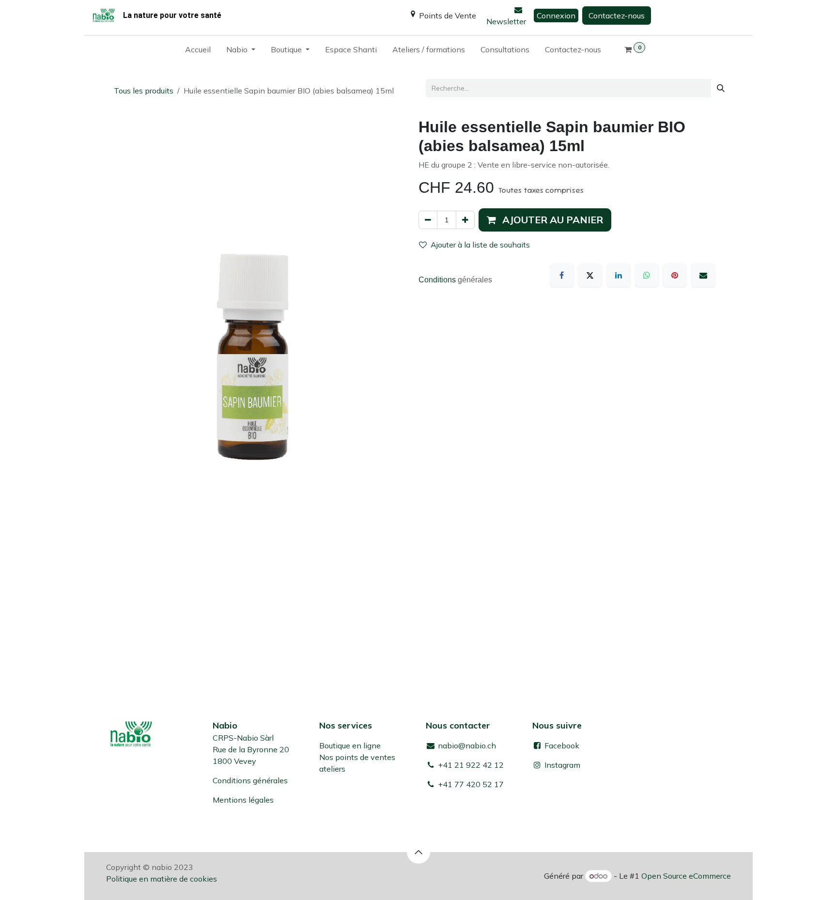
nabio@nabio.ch (466, 745)
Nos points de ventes (357, 757)
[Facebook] (562, 275)
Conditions (438, 280)
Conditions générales (250, 780)
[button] (545, 220)
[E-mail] (703, 275)
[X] (590, 275)
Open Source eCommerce (686, 876)
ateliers (332, 769)
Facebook (560, 745)
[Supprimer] (427, 220)
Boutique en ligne (350, 745)
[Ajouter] (465, 220)
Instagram (562, 765)
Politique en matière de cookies (161, 879)
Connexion (556, 15)
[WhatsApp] (646, 275)
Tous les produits (143, 90)
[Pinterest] (674, 275)
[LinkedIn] (618, 275)
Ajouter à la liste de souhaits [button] (480, 244)
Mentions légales (243, 800)
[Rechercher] (721, 88)
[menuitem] (197, 51)
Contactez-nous (617, 15)
